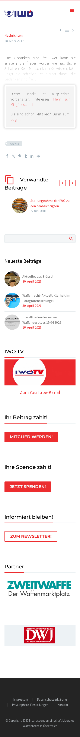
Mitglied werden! (31, 436)
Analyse (14, 143)
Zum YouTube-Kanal (40, 392)
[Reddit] (38, 156)
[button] (63, 183)
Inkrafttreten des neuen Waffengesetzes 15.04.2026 (41, 320)
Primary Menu (72, 10)
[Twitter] (13, 156)
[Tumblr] (26, 156)
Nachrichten (13, 35)
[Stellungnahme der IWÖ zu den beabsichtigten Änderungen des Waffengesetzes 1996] (21, 206)
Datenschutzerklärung (52, 699)
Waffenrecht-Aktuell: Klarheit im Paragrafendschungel (46, 298)
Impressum (20, 699)
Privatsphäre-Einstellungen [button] (30, 705)
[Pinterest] (19, 156)
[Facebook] (7, 156)
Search (71, 238)
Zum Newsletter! (30, 536)
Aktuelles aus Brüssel (37, 276)
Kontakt (62, 705)
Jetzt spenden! (28, 486)
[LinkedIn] (32, 156)
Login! (15, 119)
